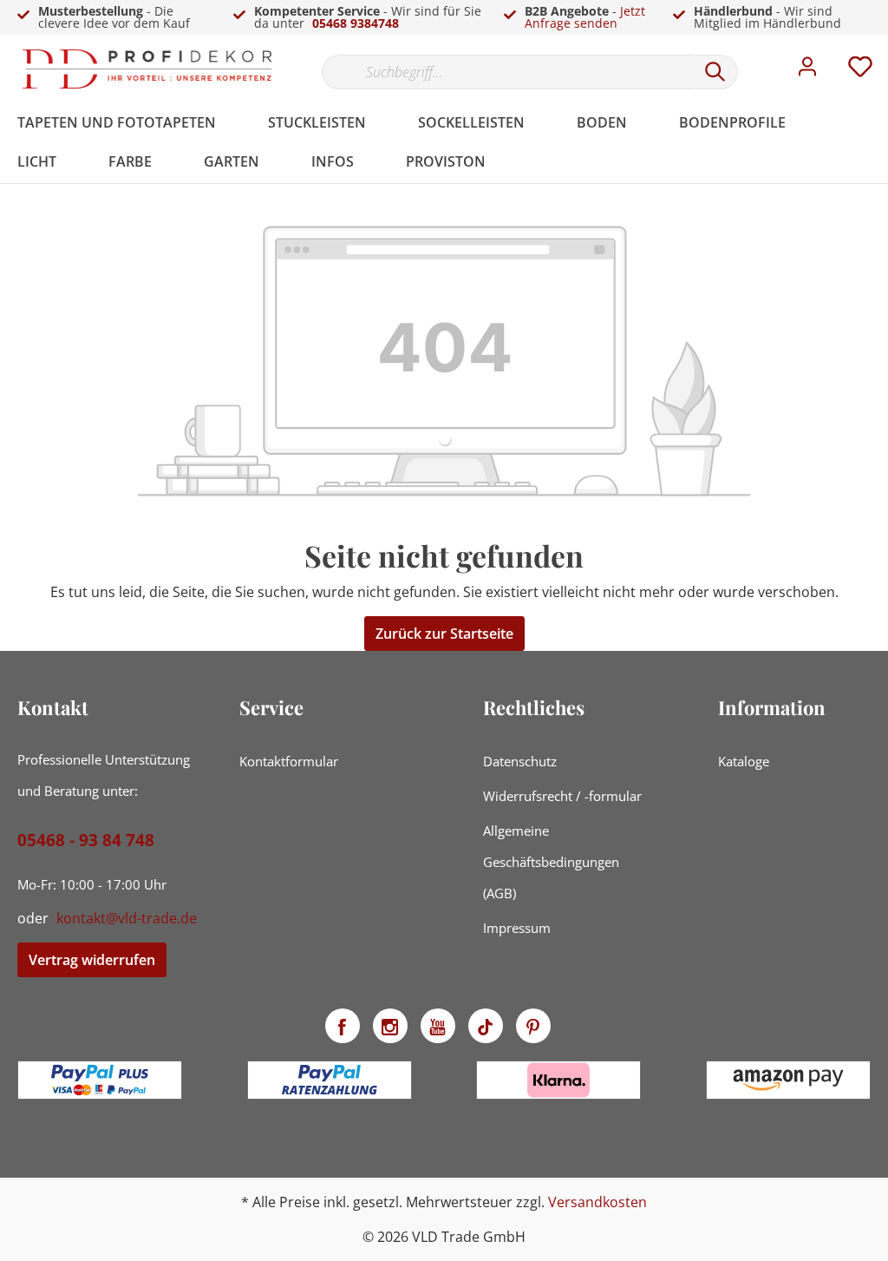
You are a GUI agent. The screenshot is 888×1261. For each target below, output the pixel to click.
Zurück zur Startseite (444, 633)
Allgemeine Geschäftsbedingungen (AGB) (551, 862)
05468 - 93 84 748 (85, 840)
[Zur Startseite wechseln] (147, 69)
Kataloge (743, 761)
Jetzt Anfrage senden (585, 17)
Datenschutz (520, 761)
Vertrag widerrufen (92, 959)
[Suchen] (715, 72)
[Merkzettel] (860, 71)
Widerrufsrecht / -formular (562, 796)
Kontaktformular (288, 761)
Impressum (517, 927)
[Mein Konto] (807, 71)
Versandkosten (597, 1202)
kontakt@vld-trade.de (126, 918)
